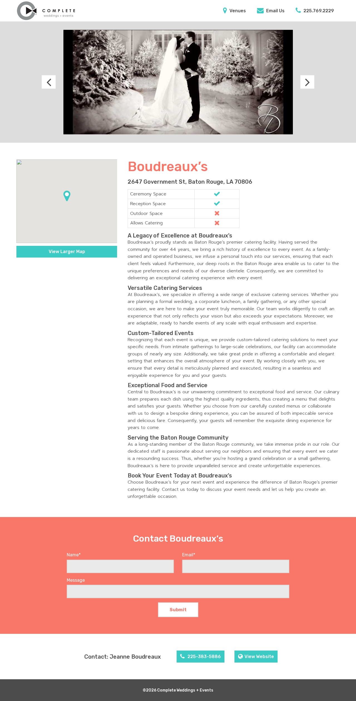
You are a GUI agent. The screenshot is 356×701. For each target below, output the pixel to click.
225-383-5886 (203, 656)
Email (188, 554)
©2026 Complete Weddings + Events (178, 690)
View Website (259, 656)
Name (74, 554)
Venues (237, 10)
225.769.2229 (318, 10)
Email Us (275, 10)
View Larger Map (67, 251)
